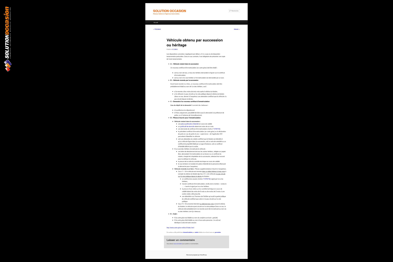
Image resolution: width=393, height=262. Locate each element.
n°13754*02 (206, 179)
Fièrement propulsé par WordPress (196, 255)
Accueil (156, 22)
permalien (218, 232)
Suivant (237, 29)
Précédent (157, 29)
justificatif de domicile (187, 126)
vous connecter (177, 243)
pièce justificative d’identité (190, 124)
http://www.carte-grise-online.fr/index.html (180, 227)
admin (196, 232)
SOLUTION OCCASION (169, 11)
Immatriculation (187, 232)
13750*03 (216, 129)
